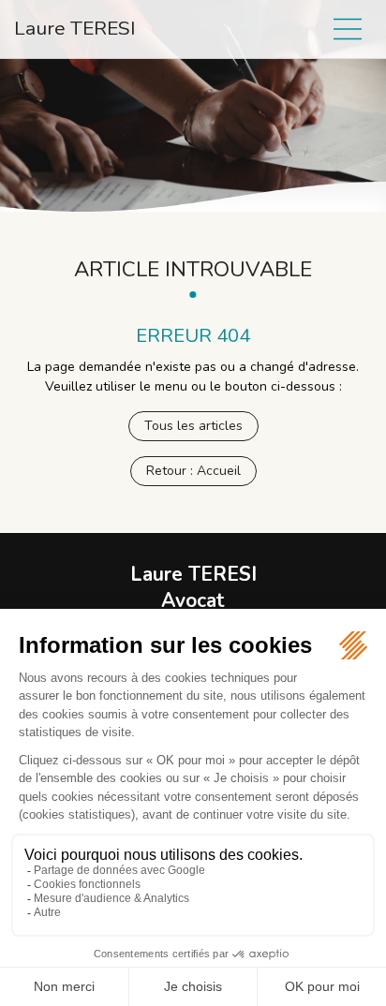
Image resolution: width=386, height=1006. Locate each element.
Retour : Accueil (193, 471)
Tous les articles (193, 426)
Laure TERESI (75, 28)
